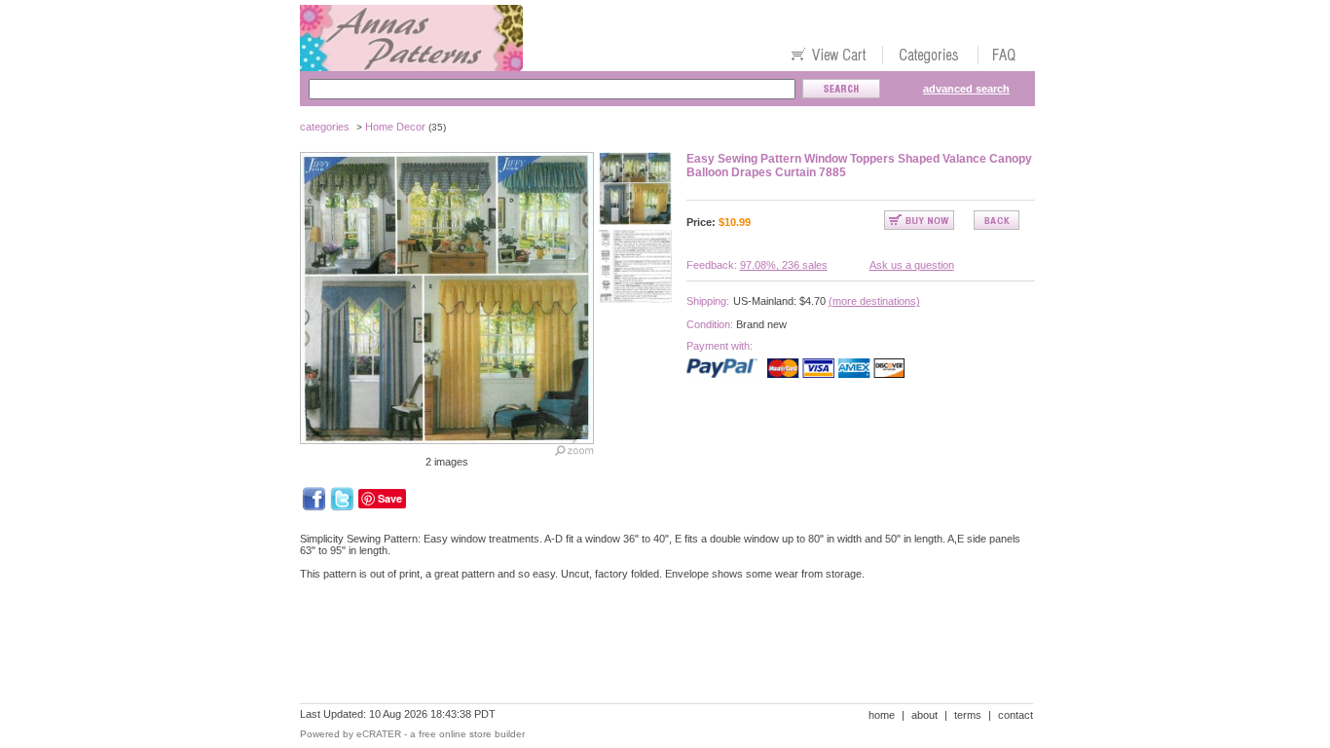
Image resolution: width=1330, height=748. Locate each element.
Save (390, 498)
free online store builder (472, 734)
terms (967, 715)
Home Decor (395, 126)
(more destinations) (874, 301)
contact (1015, 715)
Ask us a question (911, 265)
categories (325, 126)
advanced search (966, 88)
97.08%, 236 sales (784, 265)
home (881, 715)
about (924, 715)
